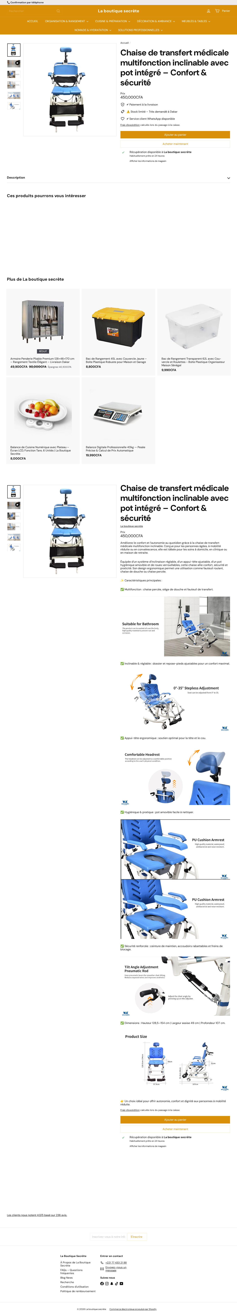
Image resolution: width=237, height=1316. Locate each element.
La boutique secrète (118, 11)
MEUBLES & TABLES (195, 21)
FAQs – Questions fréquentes (71, 1271)
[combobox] (34, 11)
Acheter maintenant (175, 144)
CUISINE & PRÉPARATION (111, 21)
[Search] (58, 11)
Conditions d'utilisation (74, 1286)
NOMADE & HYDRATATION (92, 30)
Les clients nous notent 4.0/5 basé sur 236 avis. (37, 1215)
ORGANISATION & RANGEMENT (65, 21)
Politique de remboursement (78, 1291)
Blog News (66, 1277)
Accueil (124, 42)
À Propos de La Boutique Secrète (75, 1264)
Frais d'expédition (130, 125)
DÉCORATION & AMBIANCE (154, 21)
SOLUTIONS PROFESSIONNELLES (139, 30)
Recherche (67, 1282)
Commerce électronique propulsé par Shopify (132, 1309)
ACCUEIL (32, 21)
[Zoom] (70, 89)
